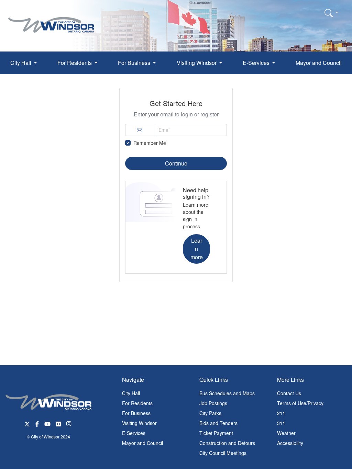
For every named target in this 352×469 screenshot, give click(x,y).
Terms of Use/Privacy (300, 403)
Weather (286, 433)
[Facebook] (37, 423)
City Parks (210, 413)
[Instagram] (69, 423)
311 (281, 423)
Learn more (196, 249)
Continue (176, 163)
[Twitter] (27, 423)
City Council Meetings (222, 452)
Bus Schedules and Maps (227, 393)
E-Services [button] (257, 63)
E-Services (133, 433)
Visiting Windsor (139, 423)
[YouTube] (47, 423)
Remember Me (149, 142)
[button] (331, 12)
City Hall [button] (21, 63)
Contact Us (289, 393)
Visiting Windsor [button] (197, 63)
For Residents (137, 403)
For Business (136, 413)
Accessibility (290, 442)
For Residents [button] (75, 63)
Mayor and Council (319, 63)
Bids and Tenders (218, 423)
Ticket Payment (216, 433)
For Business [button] (135, 63)
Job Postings (213, 403)
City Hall (131, 393)
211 (281, 413)
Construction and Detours (227, 442)
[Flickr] (58, 423)
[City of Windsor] (51, 20)
